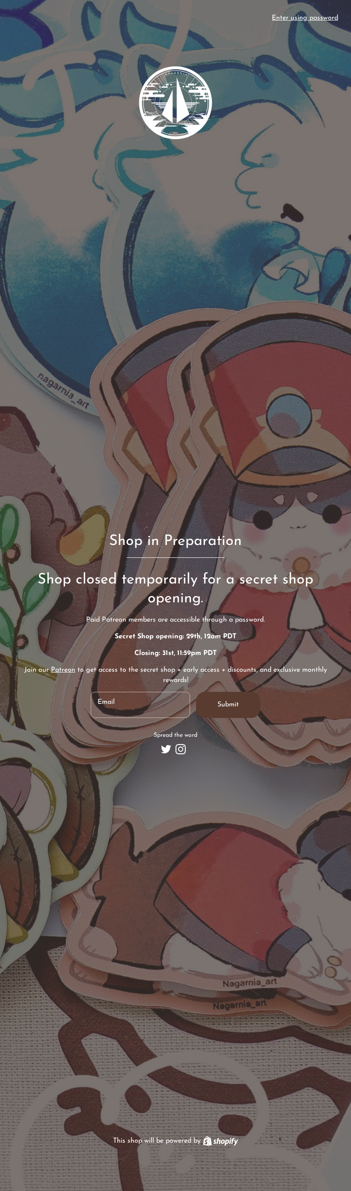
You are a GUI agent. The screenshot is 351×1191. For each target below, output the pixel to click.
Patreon (63, 670)
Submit (228, 704)
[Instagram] (181, 749)
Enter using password (305, 18)
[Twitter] (166, 749)
